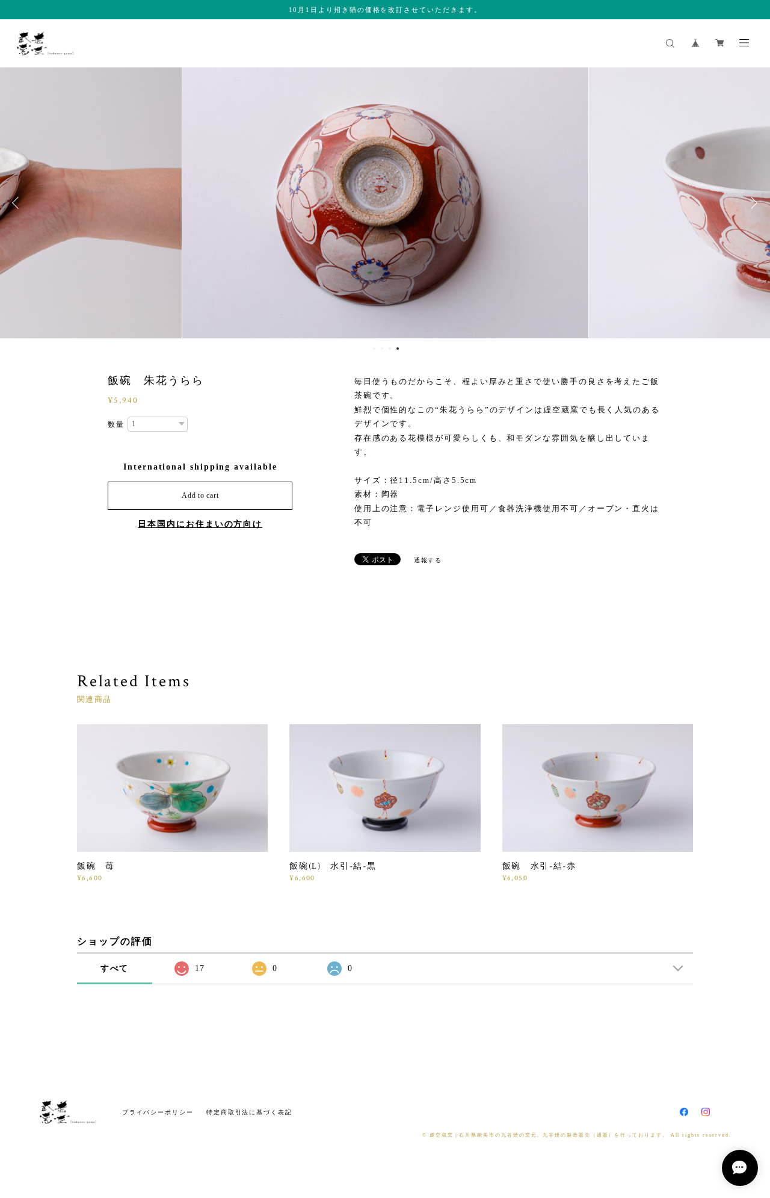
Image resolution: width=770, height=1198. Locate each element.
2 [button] (382, 348)
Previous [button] (18, 203)
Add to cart (200, 495)
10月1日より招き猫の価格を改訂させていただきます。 (385, 9)
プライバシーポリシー (158, 1112)
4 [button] (397, 348)
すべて (114, 968)
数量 (116, 424)
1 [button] (374, 348)
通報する (428, 560)
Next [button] (752, 203)
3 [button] (390, 348)
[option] (385, 202)
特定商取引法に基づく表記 (249, 1112)
